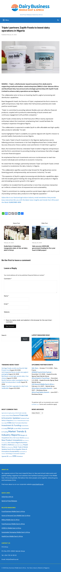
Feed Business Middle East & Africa (13, 524)
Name (6, 296)
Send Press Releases (26, 15)
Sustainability (14, 451)
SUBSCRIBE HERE (15, 202)
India (9, 423)
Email (6, 304)
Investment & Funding (11, 425)
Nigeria (18, 443)
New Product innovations (12, 440)
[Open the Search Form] (58, 20)
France (15, 420)
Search (4, 335)
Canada (3, 415)
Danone (16, 415)
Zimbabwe (20, 456)
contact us (35, 404)
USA (14, 456)
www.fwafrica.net (38, 484)
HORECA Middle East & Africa (11, 528)
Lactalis (15, 428)
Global (27, 420)
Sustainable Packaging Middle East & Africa (16, 532)
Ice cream (4, 423)
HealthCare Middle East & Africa (12, 536)
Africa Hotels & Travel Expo (40, 378)
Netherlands (26, 437)
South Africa (11, 449)
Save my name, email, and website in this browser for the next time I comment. (29, 321)
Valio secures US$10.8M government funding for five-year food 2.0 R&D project (43, 248)
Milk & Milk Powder (14, 438)
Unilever (10, 456)
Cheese (7, 415)
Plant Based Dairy (9, 447)
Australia (24, 413)
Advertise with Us (38, 15)
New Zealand (11, 442)
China (11, 415)
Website (6, 312)
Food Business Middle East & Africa (13, 511)
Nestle (22, 438)
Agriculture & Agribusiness (8, 413)
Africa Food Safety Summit (40, 392)
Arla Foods (18, 413)
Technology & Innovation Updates (15, 453)
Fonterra (23, 418)
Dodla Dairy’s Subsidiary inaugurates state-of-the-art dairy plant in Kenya (15, 248)
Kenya (10, 428)
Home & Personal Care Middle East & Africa (16, 516)
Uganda (4, 456)
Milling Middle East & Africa (10, 520)
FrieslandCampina (21, 420)
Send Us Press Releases (9, 501)
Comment (8, 279)
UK (7, 456)
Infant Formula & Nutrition (19, 423)
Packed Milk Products (18, 444)
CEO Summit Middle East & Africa (43, 384)
